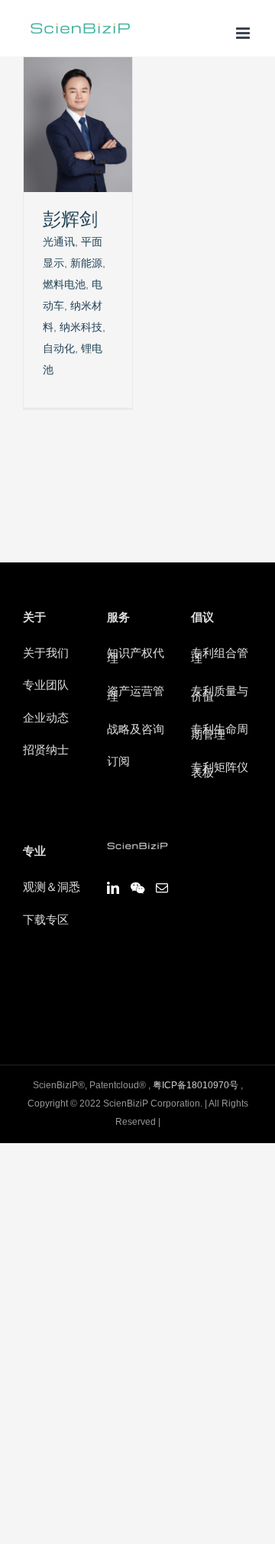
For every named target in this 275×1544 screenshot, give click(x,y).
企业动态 (46, 719)
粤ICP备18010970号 (195, 1086)
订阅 (118, 762)
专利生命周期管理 (219, 733)
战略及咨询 (135, 730)
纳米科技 (81, 327)
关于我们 (46, 654)
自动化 (59, 349)
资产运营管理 (135, 695)
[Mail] (162, 888)
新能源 (86, 263)
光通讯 (59, 242)
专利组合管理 (219, 657)
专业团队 (46, 686)
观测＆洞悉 (51, 888)
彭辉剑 (70, 220)
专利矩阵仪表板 (219, 771)
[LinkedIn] (113, 888)
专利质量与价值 (219, 695)
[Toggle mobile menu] (244, 33)
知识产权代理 (135, 657)
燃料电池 (64, 285)
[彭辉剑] (78, 67)
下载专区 (46, 921)
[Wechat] (137, 888)
